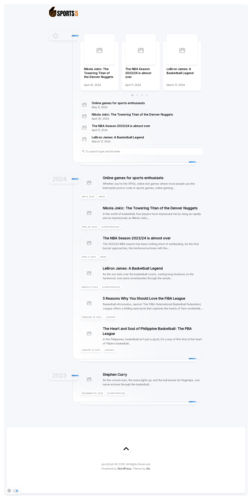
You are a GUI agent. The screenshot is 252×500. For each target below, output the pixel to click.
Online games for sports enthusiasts (118, 103)
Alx (148, 468)
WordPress (125, 468)
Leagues (110, 317)
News (102, 196)
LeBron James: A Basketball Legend (180, 71)
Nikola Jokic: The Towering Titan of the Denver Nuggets (98, 73)
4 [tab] (147, 95)
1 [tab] (132, 95)
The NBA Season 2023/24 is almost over (138, 73)
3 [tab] (142, 95)
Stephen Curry (115, 374)
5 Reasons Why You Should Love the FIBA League (144, 298)
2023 (59, 375)
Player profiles (110, 227)
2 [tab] (137, 95)
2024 (59, 179)
